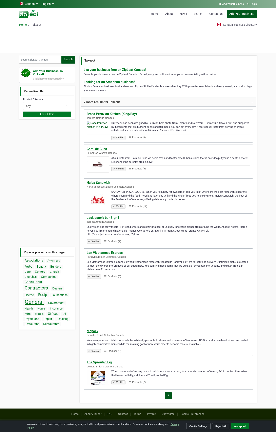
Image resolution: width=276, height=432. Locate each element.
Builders (55, 266)
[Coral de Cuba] (99, 165)
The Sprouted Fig (99, 362)
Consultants (33, 282)
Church (54, 271)
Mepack (92, 331)
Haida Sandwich (98, 183)
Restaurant (32, 324)
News (183, 13)
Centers (40, 271)
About (169, 13)
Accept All (240, 426)
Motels (39, 313)
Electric (29, 295)
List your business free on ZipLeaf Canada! (115, 70)
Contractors (36, 287)
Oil (64, 313)
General (34, 302)
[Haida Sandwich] (99, 198)
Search (198, 13)
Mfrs (28, 313)
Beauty (41, 266)
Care (28, 271)
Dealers (57, 288)
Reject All (220, 426)
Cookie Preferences (193, 413)
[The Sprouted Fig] (99, 378)
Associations (34, 260)
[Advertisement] (138, 41)
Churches (31, 276)
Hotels (41, 308)
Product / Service (33, 99)
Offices (53, 314)
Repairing (62, 318)
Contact (123, 413)
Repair (48, 319)
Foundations (59, 295)
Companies (48, 277)
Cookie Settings (198, 426)
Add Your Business (241, 13)
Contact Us (216, 13)
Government (56, 303)
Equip (42, 295)
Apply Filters (47, 114)
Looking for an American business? (109, 82)
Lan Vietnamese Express (105, 253)
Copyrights (168, 413)
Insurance (56, 308)
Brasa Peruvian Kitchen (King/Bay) (112, 114)
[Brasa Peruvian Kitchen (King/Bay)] (99, 130)
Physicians (32, 319)
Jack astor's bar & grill (103, 218)
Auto (28, 266)
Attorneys (53, 260)
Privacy (151, 413)
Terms (137, 413)
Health (29, 308)
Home (154, 13)
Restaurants (51, 324)
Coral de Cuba (97, 149)
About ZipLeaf (93, 413)
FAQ (109, 413)
